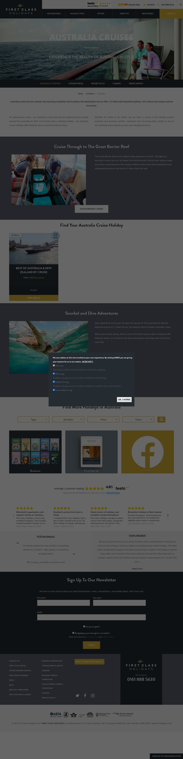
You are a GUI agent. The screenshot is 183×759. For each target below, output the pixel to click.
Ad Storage (59, 373)
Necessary (59, 365)
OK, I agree (124, 399)
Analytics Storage (62, 382)
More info (87, 361)
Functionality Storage (63, 390)
